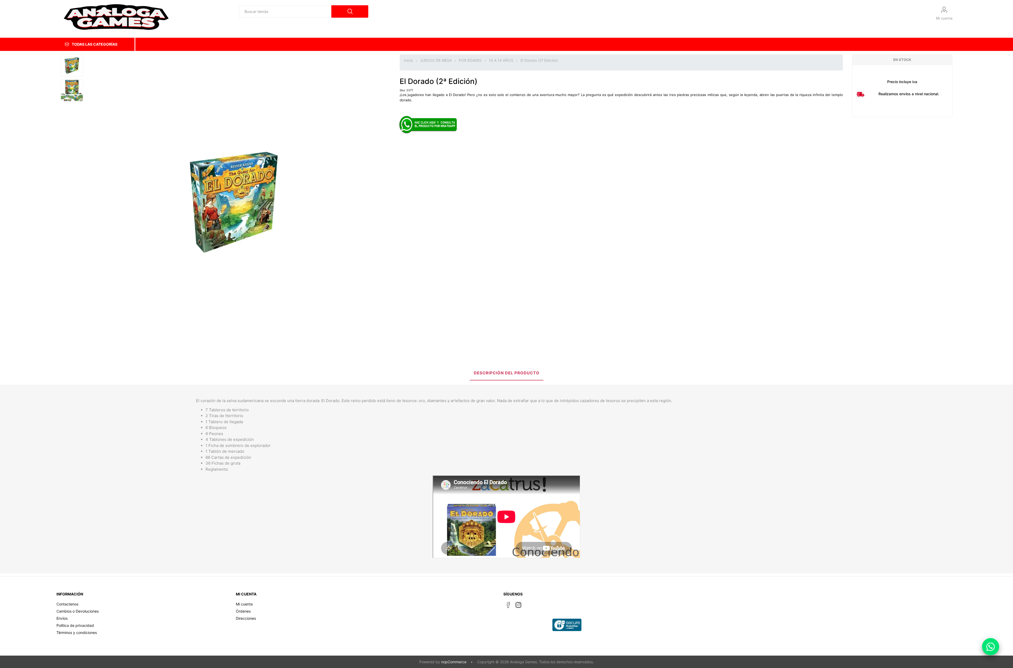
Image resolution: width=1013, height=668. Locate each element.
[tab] (506, 373)
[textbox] (285, 11)
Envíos (62, 618)
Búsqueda (349, 11)
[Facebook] (508, 605)
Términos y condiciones (76, 632)
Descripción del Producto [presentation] (506, 372)
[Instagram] (518, 605)
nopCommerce (453, 662)
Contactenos (67, 604)
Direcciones (246, 618)
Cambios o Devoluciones (77, 611)
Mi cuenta (944, 18)
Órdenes (243, 611)
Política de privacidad (75, 625)
